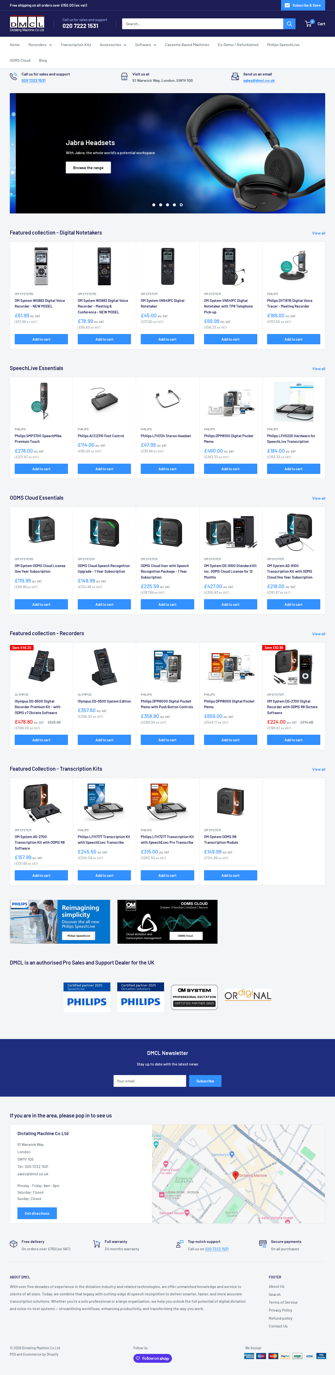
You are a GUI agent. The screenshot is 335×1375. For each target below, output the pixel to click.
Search (275, 1294)
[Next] (325, 428)
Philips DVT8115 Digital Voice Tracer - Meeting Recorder (289, 303)
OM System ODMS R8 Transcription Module (221, 839)
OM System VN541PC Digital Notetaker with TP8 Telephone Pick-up (228, 306)
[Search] (289, 23)
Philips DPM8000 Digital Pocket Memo (229, 704)
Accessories (110, 44)
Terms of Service (283, 1302)
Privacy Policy (280, 1310)
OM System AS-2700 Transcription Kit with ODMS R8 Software (40, 842)
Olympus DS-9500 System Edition (104, 701)
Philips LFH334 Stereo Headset (166, 436)
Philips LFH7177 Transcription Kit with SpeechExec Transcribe (104, 839)
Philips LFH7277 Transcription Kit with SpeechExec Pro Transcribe (167, 839)
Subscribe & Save (307, 5)
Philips (272, 294)
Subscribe (205, 1080)
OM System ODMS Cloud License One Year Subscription (40, 568)
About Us (276, 1286)
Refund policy (281, 1318)
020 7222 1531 (80, 25)
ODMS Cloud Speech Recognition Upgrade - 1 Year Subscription (104, 568)
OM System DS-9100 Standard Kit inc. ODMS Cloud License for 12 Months (230, 571)
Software (143, 44)
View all (319, 233)
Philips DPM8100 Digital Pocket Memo (229, 439)
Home (15, 44)
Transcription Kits (76, 44)
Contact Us (278, 1326)
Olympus (21, 694)
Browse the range (82, 167)
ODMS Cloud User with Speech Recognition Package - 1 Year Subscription (165, 571)
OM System (149, 294)
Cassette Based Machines (187, 44)
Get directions (37, 1213)
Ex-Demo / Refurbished (238, 44)
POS (13, 1354)
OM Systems (24, 294)
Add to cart (41, 339)
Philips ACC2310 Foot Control (101, 436)
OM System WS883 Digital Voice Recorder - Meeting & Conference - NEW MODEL (103, 306)
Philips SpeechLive (283, 44)
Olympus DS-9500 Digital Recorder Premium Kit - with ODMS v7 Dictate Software (37, 707)
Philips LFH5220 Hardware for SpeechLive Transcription (291, 439)
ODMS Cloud (20, 60)
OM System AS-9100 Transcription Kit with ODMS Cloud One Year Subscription (289, 571)
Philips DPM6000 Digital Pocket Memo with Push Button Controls (167, 704)
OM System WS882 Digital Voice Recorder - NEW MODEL (40, 303)
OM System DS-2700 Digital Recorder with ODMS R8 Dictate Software (292, 707)
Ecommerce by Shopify (40, 1354)
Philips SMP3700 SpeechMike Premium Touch (38, 439)
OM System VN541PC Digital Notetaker (162, 303)
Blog (43, 60)
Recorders (37, 44)
